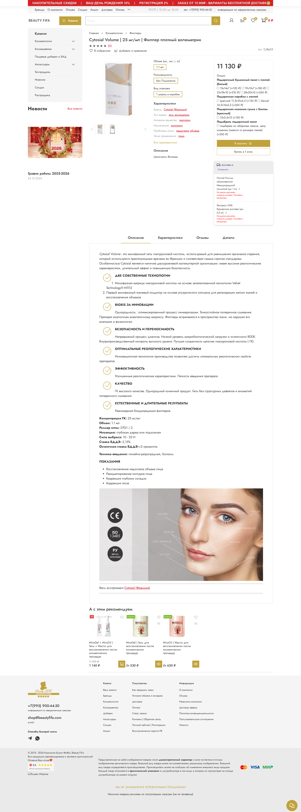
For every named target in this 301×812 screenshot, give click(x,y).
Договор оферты (188, 707)
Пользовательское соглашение (196, 719)
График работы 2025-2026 (48, 173)
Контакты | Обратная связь (146, 719)
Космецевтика (43, 49)
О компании (55, 10)
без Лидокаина (165, 81)
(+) (231, 88)
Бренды (39, 10)
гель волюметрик (179, 115)
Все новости (75, 109)
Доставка (107, 10)
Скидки (82, 10)
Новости (183, 725)
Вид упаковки (162, 88)
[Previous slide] (95, 89)
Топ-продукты (42, 72)
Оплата (120, 10)
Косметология (114, 33)
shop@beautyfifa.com (44, 717)
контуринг (177, 126)
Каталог (73, 21)
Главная (94, 33)
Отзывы (70, 10)
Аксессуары (42, 64)
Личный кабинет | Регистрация (148, 725)
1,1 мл (160, 67)
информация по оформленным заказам (242, 10)
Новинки (40, 80)
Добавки (108, 713)
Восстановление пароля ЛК (147, 731)
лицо (181, 136)
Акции (94, 10)
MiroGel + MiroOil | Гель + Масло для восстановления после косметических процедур (103, 649)
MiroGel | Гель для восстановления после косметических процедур (140, 648)
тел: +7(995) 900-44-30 (198, 10)
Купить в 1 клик (243, 152)
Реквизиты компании (190, 701)
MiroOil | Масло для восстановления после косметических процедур (177, 648)
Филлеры (135, 33)
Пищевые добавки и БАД (51, 57)
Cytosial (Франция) (175, 109)
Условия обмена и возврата (147, 695)
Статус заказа (139, 713)
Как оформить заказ (143, 690)
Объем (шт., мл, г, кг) (167, 61)
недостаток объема (187, 131)
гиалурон (184, 120)
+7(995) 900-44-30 (43, 705)
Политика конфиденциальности (196, 713)
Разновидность (163, 74)
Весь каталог (110, 690)
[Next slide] (142, 89)
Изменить (223, 169)
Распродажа (42, 95)
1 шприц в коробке (168, 94)
